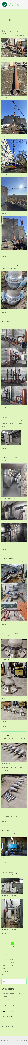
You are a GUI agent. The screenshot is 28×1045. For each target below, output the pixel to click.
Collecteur (5, 831)
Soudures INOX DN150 (10, 634)
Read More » (4, 256)
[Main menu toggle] (25, 4)
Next (14, 946)
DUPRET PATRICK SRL (14, 4)
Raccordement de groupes (12, 873)
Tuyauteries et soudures (15, 35)
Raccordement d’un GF (10, 559)
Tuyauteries (4, 35)
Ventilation (4, 460)
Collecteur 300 (7, 322)
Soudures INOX (5, 636)
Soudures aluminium (9, 266)
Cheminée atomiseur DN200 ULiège (11, 993)
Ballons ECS (6, 418)
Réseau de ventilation (10, 458)
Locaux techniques (6, 324)
